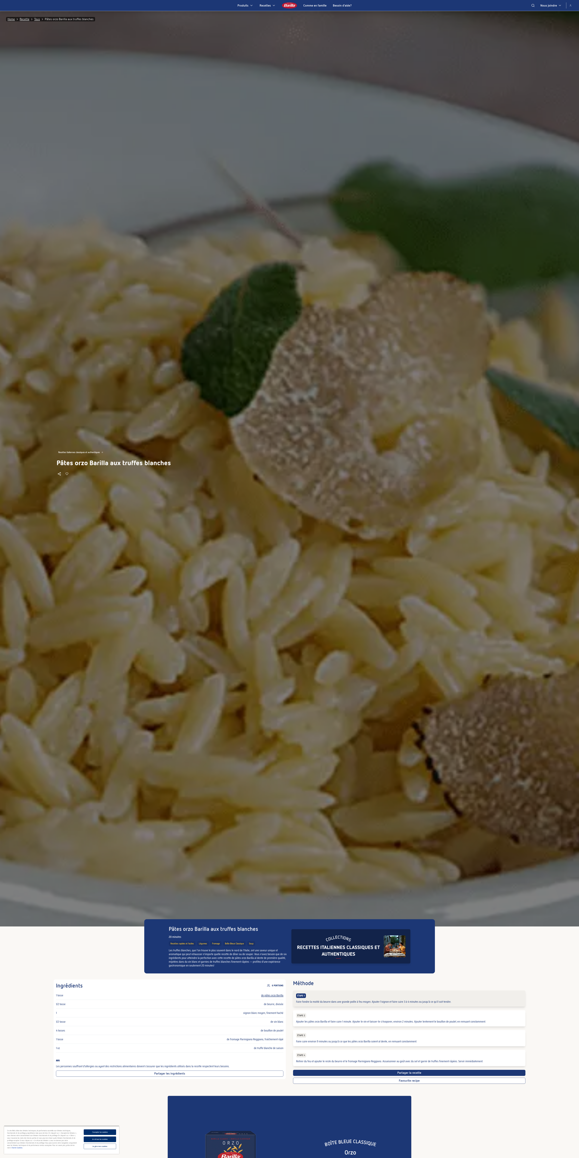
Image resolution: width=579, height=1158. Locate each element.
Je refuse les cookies (100, 1139)
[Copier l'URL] (59, 474)
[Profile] (570, 5)
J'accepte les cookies (100, 1132)
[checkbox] (409, 998)
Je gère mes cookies (99, 1146)
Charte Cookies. (17, 1148)
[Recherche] (533, 5)
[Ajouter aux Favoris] (67, 474)
